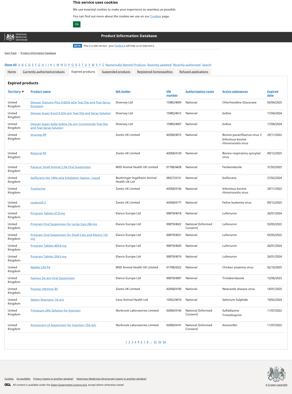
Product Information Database (129, 35)
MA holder (123, 92)
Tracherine (38, 189)
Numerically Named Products (126, 65)
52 (155, 342)
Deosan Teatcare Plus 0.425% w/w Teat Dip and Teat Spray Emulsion (70, 104)
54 (164, 342)
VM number (172, 93)
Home (12, 72)
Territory (14, 92)
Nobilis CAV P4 (40, 267)
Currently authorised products (44, 72)
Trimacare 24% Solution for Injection (56, 310)
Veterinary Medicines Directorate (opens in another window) (111, 378)
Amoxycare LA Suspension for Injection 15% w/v (63, 325)
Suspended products (116, 72)
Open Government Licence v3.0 (69, 385)
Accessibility (23, 378)
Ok (77, 24)
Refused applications (193, 72)
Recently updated (159, 65)
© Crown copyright (276, 384)
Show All (11, 65)
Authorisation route (200, 92)
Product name (41, 92)
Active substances (235, 92)
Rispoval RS (38, 153)
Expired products (83, 72)
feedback (120, 45)
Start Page (11, 53)
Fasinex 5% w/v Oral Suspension (53, 278)
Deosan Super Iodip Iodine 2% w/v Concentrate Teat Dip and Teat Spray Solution (69, 126)
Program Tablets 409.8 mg (48, 246)
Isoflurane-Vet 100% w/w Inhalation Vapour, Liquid (65, 178)
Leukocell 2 (38, 202)
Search (206, 65)
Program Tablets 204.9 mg (48, 256)
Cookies (155, 16)
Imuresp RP (39, 135)
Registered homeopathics (155, 72)
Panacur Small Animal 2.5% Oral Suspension (61, 167)
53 (159, 342)
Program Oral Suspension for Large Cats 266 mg (64, 224)
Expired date (272, 93)
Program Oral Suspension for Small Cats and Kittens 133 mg (69, 237)
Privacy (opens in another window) (53, 378)
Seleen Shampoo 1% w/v (47, 300)
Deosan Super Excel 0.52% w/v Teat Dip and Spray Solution (71, 113)
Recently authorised (187, 65)
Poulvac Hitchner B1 (44, 289)
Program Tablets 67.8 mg (48, 213)
